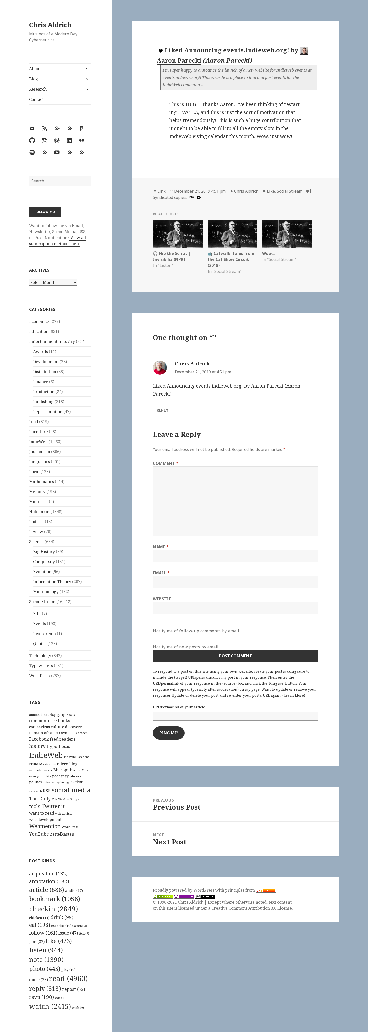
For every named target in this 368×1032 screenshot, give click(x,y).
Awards (40, 351)
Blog (33, 79)
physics (75, 776)
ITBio (33, 764)
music (77, 770)
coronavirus (39, 726)
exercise (61, 925)
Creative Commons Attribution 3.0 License (251, 908)
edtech (83, 733)
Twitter (50, 806)
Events (39, 623)
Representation (47, 411)
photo (44, 969)
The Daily (40, 798)
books (71, 715)
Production (43, 391)
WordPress (39, 675)
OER (85, 770)
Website (162, 599)
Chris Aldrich (50, 24)
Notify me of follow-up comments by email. (196, 631)
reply (45, 988)
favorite (79, 926)
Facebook (39, 739)
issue (68, 933)
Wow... (268, 253)
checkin (53, 908)
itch (84, 933)
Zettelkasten (62, 834)
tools (34, 806)
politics (35, 782)
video (60, 998)
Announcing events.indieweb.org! (236, 50)
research (35, 791)
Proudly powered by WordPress (184, 890)
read (68, 978)
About (35, 68)
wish (78, 1007)
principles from (240, 890)
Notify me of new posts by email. (186, 647)
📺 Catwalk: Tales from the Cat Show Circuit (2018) (231, 259)
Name (161, 547)
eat (39, 924)
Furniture (38, 431)
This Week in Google (65, 799)
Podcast (36, 521)
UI (63, 806)
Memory (37, 491)
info (191, 196)
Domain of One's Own (48, 732)
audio (74, 890)
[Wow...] (287, 234)
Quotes (39, 643)
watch (50, 1006)
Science (36, 541)
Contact (36, 99)
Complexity (44, 561)
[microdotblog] (198, 197)
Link (161, 191)
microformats (40, 770)
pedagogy (60, 776)
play (68, 969)
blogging (57, 714)
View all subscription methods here (57, 240)
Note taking (40, 511)
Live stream (44, 633)
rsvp (41, 996)
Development (46, 361)
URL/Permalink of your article (179, 707)
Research (38, 89)
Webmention (45, 826)
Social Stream (42, 601)
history (37, 746)
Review (36, 531)
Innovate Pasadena (76, 757)
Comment (166, 463)
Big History (44, 551)
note (46, 959)
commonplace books (49, 720)
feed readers (62, 739)
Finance (40, 381)
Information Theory (52, 581)
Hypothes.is (58, 746)
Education (38, 331)
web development (45, 819)
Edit (37, 613)
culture (57, 726)
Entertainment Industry (52, 341)
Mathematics (41, 481)
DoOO (72, 733)
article (46, 889)
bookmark (54, 898)
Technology (40, 655)
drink (62, 917)
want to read (41, 813)
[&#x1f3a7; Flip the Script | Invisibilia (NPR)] (178, 234)
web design (63, 813)
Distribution (44, 371)
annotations (38, 714)
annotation (49, 881)
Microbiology (46, 591)
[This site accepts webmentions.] (184, 896)
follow (43, 932)
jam (37, 941)
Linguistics (39, 461)
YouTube (39, 834)
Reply (162, 410)
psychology (62, 782)
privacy (48, 782)
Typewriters (41, 665)
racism (76, 782)
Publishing (43, 401)
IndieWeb (38, 441)
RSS (47, 791)
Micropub (62, 770)
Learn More (294, 695)
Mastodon (47, 764)
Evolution (42, 571)
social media (71, 789)
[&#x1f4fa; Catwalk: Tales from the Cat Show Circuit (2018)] (232, 234)
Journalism (39, 451)
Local (34, 471)
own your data (40, 776)
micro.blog (67, 764)
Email (161, 573)
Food (33, 421)
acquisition (48, 873)
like (59, 941)
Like (271, 191)
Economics (39, 321)
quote (38, 979)
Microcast (38, 501)
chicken (39, 918)
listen (46, 950)
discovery (73, 726)
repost (73, 989)
